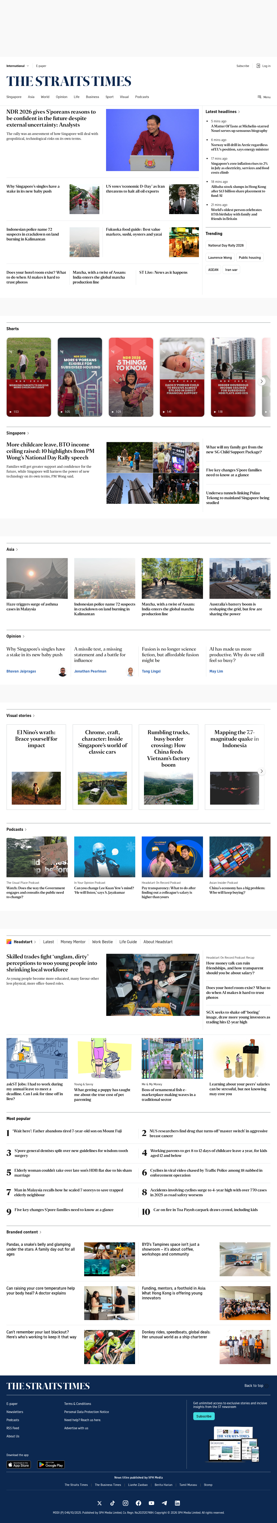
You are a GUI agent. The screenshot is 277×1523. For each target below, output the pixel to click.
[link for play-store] (51, 1464)
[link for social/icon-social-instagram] (125, 1503)
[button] (17, 65)
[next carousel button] (262, 381)
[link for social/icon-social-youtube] (151, 1503)
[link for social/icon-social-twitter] (99, 1503)
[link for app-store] (19, 1464)
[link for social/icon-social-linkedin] (177, 1503)
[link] (68, 81)
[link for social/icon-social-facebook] (138, 1503)
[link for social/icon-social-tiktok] (112, 1503)
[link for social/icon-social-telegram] (164, 1503)
